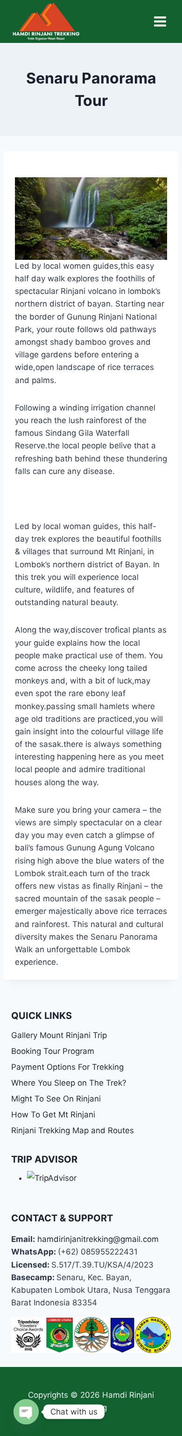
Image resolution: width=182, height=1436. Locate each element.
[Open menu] (160, 21)
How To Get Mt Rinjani (53, 1114)
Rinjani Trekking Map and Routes (72, 1130)
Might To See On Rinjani (56, 1098)
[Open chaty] (26, 1411)
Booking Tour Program (52, 1051)
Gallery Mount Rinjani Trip (59, 1035)
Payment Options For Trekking (67, 1067)
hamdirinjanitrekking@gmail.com (98, 1239)
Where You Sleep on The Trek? (68, 1082)
